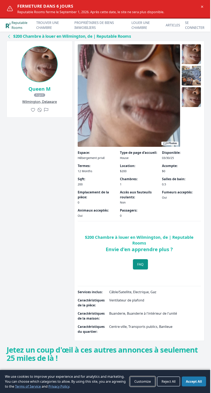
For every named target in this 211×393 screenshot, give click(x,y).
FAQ (140, 264)
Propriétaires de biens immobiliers (94, 25)
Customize (142, 381)
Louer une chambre (140, 25)
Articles (173, 25)
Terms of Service (28, 386)
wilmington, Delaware (39, 101)
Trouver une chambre (47, 25)
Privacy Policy (58, 386)
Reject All (169, 381)
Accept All (194, 381)
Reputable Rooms (19, 25)
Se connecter (194, 25)
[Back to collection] (9, 36)
